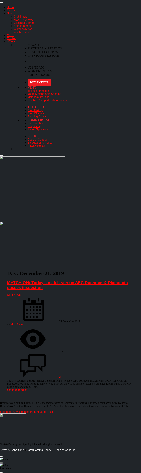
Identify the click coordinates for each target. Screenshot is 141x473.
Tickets (11, 10)
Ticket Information (38, 90)
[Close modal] (1, 456)
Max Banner (17, 324)
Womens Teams (41, 71)
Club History (35, 110)
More (12, 41)
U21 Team (36, 67)
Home (10, 7)
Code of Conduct (38, 139)
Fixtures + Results (45, 48)
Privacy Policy (36, 145)
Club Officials (36, 113)
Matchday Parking (39, 97)
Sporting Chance (38, 116)
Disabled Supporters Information (47, 100)
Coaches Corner (24, 22)
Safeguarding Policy (40, 142)
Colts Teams (39, 74)
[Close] (1, 155)
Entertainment (22, 25)
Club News (20, 16)
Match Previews (23, 19)
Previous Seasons (44, 55)
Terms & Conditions (12, 450)
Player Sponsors (38, 129)
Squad (33, 44)
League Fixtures (43, 52)
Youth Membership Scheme (44, 93)
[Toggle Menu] (1, 2)
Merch (10, 35)
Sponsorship (35, 123)
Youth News (21, 32)
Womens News (23, 29)
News (10, 13)
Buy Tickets (39, 82)
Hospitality (34, 126)
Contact (11, 38)
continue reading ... (18, 389)
